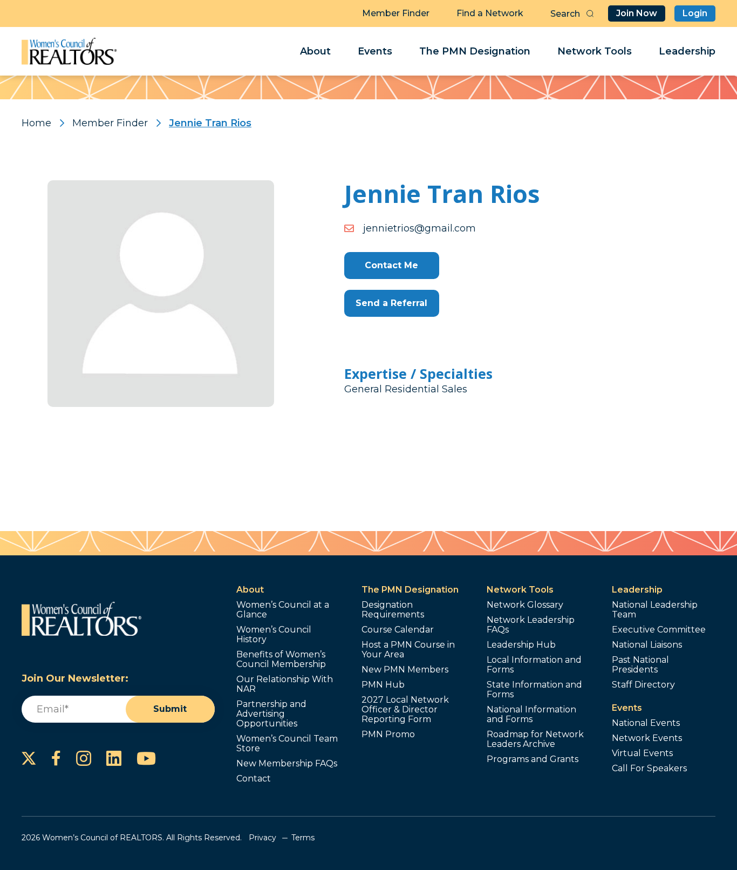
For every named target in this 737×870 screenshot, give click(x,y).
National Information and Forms (531, 714)
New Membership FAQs (286, 764)
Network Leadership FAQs (531, 625)
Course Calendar (397, 630)
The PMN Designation (474, 51)
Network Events (647, 738)
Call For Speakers (649, 768)
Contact (253, 779)
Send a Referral (391, 303)
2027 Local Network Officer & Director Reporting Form (405, 709)
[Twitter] (29, 758)
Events (375, 51)
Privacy (262, 837)
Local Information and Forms (534, 665)
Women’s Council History (273, 634)
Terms (303, 837)
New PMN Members (404, 670)
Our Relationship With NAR (284, 684)
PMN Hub (383, 685)
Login (695, 13)
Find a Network (489, 13)
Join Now (636, 13)
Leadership (687, 51)
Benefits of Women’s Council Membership (281, 659)
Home (36, 123)
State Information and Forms (534, 689)
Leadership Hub (521, 645)
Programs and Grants (532, 759)
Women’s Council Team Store (287, 743)
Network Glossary (525, 605)
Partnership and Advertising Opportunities (271, 714)
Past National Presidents (640, 665)
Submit (170, 709)
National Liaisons (647, 645)
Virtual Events (642, 753)
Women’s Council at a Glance (282, 610)
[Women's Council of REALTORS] (69, 51)
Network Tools (594, 51)
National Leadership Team (655, 610)
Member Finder (395, 13)
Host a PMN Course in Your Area (408, 650)
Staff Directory (643, 685)
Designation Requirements (392, 610)
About (315, 51)
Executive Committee (659, 630)
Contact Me (391, 265)
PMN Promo (388, 734)
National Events (646, 723)
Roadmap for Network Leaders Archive (535, 739)
